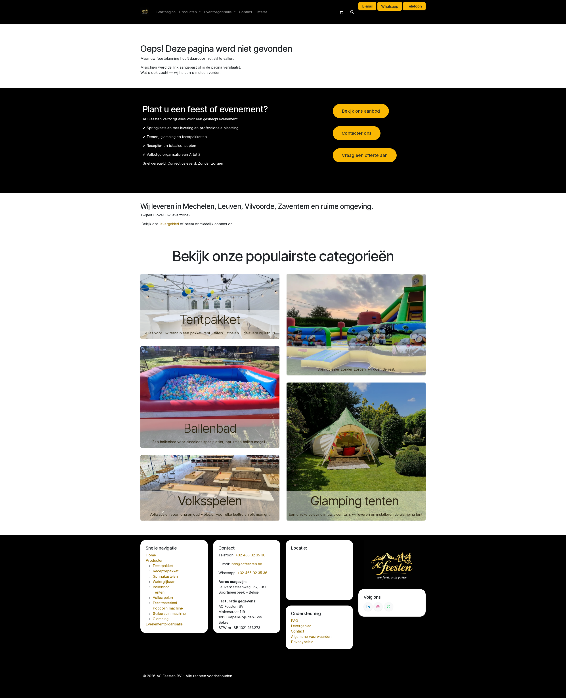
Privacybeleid (302, 642)
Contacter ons (356, 133)
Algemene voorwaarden (311, 636)
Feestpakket (163, 565)
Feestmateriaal (165, 603)
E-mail (367, 6)
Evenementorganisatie (164, 624)
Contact (297, 631)
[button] (352, 12)
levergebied (169, 224)
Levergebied (301, 626)
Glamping (160, 619)
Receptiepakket (165, 571)
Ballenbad (210, 428)
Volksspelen (210, 500)
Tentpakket (210, 319)
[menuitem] (166, 12)
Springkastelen (356, 355)
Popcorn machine (168, 608)
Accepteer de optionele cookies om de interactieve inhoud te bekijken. (319, 574)
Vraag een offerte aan (365, 155)
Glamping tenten (356, 500)
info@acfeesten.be (246, 564)
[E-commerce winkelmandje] (341, 12)
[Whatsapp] (388, 606)
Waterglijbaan (164, 581)
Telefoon (414, 6)
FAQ (294, 620)
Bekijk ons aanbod (361, 111)
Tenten (158, 592)
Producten (154, 560)
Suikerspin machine (169, 613)
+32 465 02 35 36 (250, 555)
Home (151, 555)
